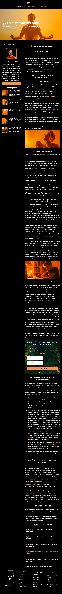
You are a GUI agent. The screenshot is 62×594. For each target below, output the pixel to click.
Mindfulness (21, 6)
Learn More (11, 83)
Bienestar (21, 574)
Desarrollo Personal (23, 586)
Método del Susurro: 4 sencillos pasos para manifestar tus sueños (15, 120)
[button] (5, 2)
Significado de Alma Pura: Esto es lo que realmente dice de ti (15, 110)
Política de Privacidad (52, 576)
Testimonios (36, 577)
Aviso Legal (50, 572)
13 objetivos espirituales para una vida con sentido (15, 129)
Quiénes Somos (37, 579)
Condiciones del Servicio (52, 585)
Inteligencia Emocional (22, 582)
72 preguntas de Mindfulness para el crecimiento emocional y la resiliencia (15, 101)
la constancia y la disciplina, (35, 236)
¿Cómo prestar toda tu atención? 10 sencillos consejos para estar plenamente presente (15, 92)
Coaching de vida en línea (31, 484)
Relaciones (21, 579)
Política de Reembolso (52, 580)
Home (16, 6)
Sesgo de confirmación (34, 397)
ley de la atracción (51, 96)
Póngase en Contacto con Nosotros (38, 584)
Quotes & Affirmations (24, 589)
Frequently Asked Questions (38, 573)
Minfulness (21, 576)
